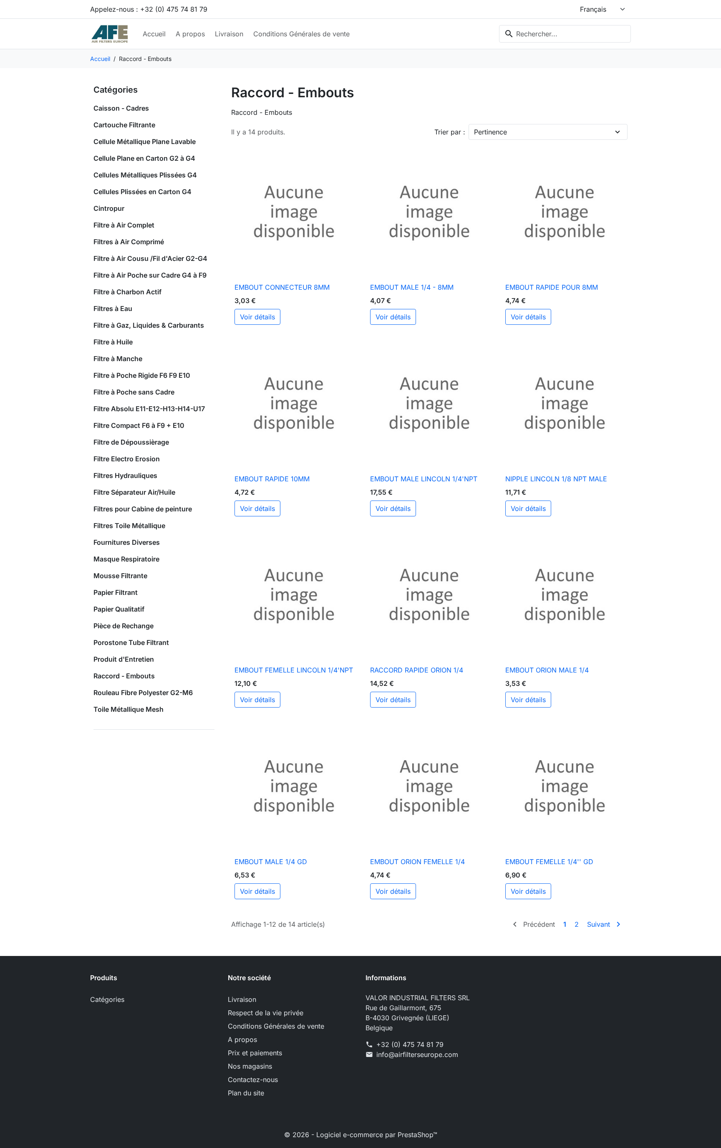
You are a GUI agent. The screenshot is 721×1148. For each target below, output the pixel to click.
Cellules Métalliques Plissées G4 (145, 175)
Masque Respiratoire (126, 559)
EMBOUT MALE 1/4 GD (270, 861)
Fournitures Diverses (126, 542)
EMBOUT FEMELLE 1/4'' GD (549, 861)
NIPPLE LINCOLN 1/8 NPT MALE (556, 479)
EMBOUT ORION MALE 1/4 (547, 670)
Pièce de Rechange (123, 626)
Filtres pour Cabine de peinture (142, 509)
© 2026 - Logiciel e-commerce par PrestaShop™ (360, 1134)
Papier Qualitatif (118, 609)
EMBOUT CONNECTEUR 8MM (282, 287)
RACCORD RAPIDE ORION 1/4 (416, 670)
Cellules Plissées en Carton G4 (142, 191)
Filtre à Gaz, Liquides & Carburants (148, 325)
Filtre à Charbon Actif (127, 292)
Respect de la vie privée (265, 1013)
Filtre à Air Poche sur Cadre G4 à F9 (150, 275)
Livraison (229, 34)
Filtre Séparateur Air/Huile (134, 492)
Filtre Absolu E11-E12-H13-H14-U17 (149, 409)
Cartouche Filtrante (124, 125)
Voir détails (257, 317)
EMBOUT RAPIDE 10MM (272, 479)
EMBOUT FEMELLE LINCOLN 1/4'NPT (293, 670)
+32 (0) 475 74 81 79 (410, 1044)
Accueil (154, 34)
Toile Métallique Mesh (128, 709)
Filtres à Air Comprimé (128, 242)
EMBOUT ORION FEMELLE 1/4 (417, 861)
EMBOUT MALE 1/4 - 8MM (412, 287)
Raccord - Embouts (124, 676)
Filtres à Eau (112, 308)
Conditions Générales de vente (301, 34)
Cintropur (108, 208)
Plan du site (246, 1093)
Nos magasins (250, 1066)
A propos (190, 34)
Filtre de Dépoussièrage (131, 442)
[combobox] (565, 34)
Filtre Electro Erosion (126, 459)
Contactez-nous (253, 1079)
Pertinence (490, 132)
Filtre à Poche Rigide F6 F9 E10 (141, 375)
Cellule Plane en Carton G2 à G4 (144, 158)
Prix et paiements (255, 1053)
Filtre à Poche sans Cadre (133, 392)
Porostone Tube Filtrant (131, 642)
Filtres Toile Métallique (129, 525)
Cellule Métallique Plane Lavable (144, 141)
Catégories (115, 90)
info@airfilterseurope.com (417, 1054)
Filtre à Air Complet (123, 225)
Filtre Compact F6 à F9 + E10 (138, 425)
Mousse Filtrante (120, 575)
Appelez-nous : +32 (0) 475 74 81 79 (148, 9)
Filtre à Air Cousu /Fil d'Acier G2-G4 (150, 258)
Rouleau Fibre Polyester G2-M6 (143, 692)
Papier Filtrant (115, 592)
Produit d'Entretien (123, 659)
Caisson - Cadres (121, 108)
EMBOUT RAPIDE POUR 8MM (551, 287)
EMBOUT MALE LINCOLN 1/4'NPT (423, 479)
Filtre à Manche (117, 358)
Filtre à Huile (113, 342)
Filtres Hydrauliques (125, 475)
